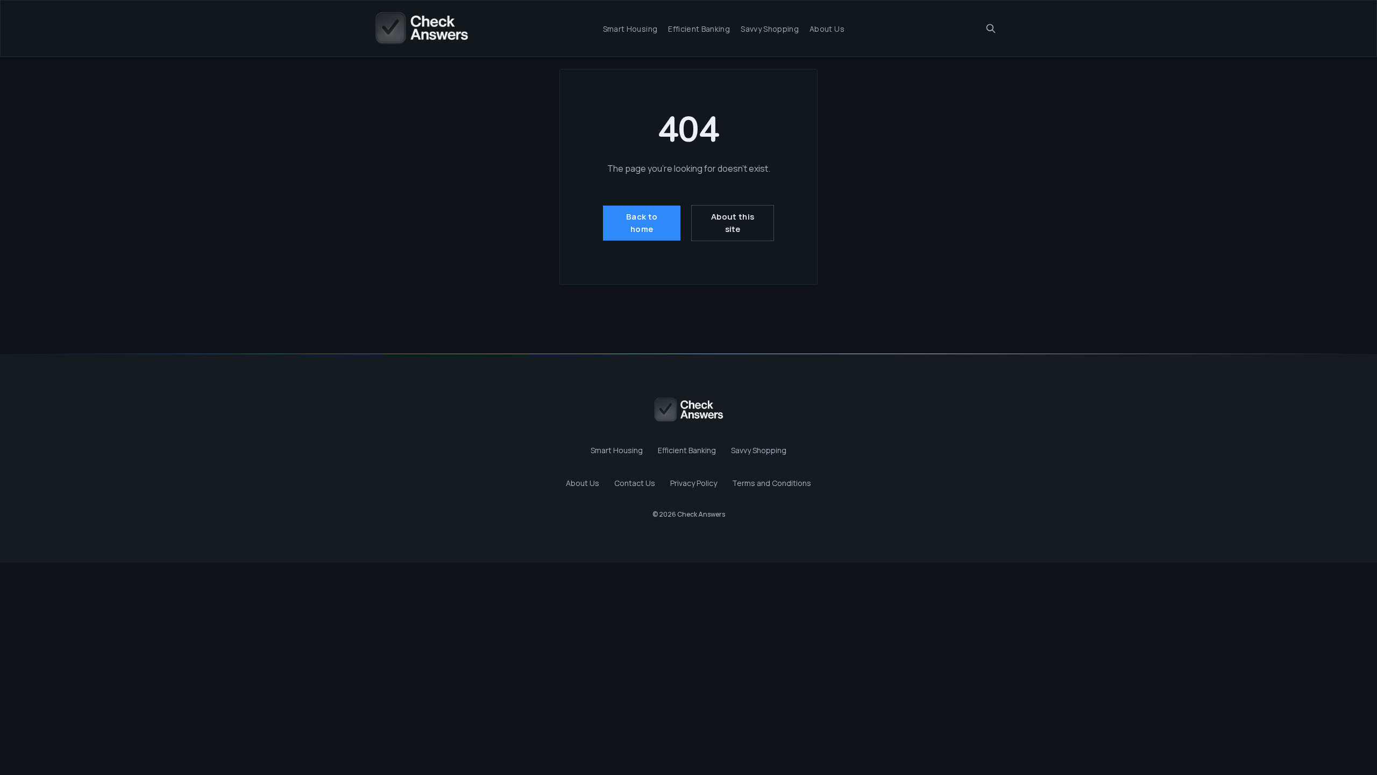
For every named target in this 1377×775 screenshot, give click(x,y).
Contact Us (634, 483)
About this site (732, 223)
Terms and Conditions (771, 483)
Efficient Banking (699, 29)
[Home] (421, 28)
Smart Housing (630, 29)
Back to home (641, 223)
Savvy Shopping (770, 29)
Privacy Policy (693, 483)
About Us (827, 29)
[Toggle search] (991, 28)
